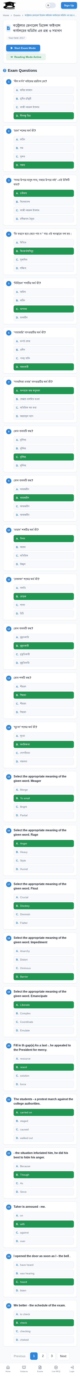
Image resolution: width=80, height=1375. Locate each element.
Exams (17, 15)
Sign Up (69, 5)
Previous (19, 1356)
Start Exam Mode (25, 48)
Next (63, 1356)
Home (6, 15)
